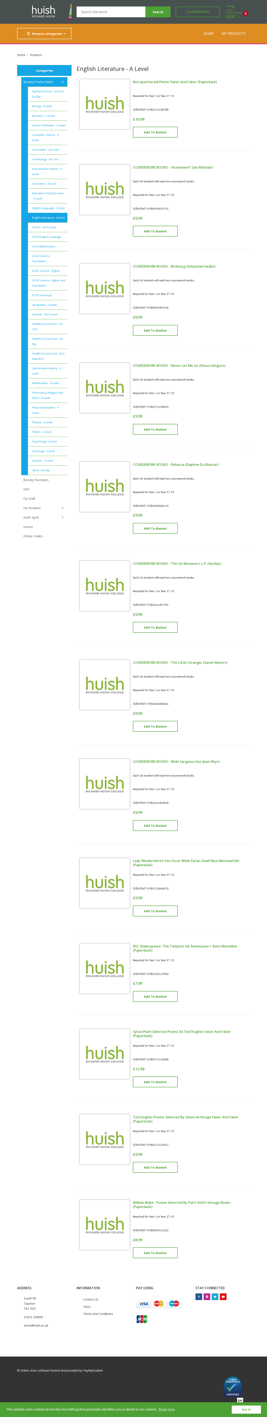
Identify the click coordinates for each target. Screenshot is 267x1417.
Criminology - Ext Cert (45, 159)
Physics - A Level (42, 422)
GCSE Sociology (41, 295)
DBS (26, 489)
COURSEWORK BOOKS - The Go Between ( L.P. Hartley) (177, 563)
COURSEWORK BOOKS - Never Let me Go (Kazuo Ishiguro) (179, 365)
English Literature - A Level (48, 217)
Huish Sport (31, 517)
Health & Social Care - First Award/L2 (48, 356)
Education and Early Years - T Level (48, 196)
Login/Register (197, 12)
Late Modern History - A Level (46, 371)
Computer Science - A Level (45, 137)
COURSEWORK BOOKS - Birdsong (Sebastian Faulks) (174, 266)
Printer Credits (33, 536)
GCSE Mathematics (43, 246)
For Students (32, 508)
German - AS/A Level (44, 314)
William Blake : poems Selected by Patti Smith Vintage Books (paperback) (181, 1204)
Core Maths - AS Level (45, 150)
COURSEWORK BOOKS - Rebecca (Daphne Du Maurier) (176, 464)
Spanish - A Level (42, 460)
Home (209, 33)
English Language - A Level (48, 208)
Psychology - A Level (44, 441)
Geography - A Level (44, 305)
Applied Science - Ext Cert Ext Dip (48, 94)
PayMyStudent (93, 1370)
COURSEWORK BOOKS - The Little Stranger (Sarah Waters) (180, 662)
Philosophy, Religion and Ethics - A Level (47, 395)
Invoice (28, 527)
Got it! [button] (246, 1409)
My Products (234, 33)
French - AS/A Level (44, 227)
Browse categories (47, 33)
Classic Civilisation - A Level (48, 125)
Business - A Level (43, 116)
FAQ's (87, 1307)
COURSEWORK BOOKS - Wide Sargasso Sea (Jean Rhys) (176, 761)
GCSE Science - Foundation (41, 258)
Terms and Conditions (98, 1314)
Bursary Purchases (36, 480)
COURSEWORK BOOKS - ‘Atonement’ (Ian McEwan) (173, 167)
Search (158, 12)
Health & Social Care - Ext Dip (47, 341)
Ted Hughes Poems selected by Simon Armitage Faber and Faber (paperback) (185, 1119)
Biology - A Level (42, 106)
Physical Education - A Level (45, 410)
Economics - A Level (44, 183)
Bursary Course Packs (38, 82)
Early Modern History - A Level (47, 171)
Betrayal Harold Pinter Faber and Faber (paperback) (175, 82)
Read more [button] (167, 1409)
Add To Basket (155, 132)
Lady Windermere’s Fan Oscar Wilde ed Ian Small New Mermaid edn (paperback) (186, 862)
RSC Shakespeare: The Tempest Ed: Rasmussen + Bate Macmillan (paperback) (185, 948)
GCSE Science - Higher (46, 271)
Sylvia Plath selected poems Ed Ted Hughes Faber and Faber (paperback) (182, 1033)
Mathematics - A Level (45, 383)
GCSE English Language (46, 237)
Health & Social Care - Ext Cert (47, 326)
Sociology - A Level (43, 451)
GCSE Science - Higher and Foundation (48, 283)
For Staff (29, 499)
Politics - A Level (42, 432)
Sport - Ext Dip (41, 470)
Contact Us (90, 1299)
